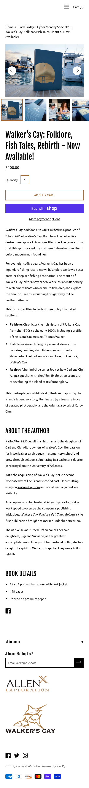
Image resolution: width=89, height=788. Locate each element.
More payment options (44, 219)
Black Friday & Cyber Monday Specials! (43, 27)
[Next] (77, 70)
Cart (78, 7)
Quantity (11, 180)
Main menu (12, 642)
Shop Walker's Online (28, 766)
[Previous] (12, 70)
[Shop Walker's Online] (8, 611)
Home (9, 27)
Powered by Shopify (53, 766)
